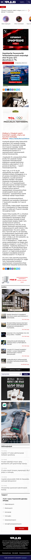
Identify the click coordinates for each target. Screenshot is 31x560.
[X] (8, 90)
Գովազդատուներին (24, 553)
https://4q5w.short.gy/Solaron (19, 138)
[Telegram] (19, 90)
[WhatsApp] (15, 90)
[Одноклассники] (4, 90)
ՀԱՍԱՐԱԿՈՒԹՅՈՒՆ (8, 63)
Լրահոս (3, 287)
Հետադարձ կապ (6, 553)
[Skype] (17, 90)
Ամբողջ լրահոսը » (15, 369)
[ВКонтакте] (6, 90)
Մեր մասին (15, 553)
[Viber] (13, 90)
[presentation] (25, 11)
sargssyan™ (24, 557)
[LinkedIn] (10, 90)
